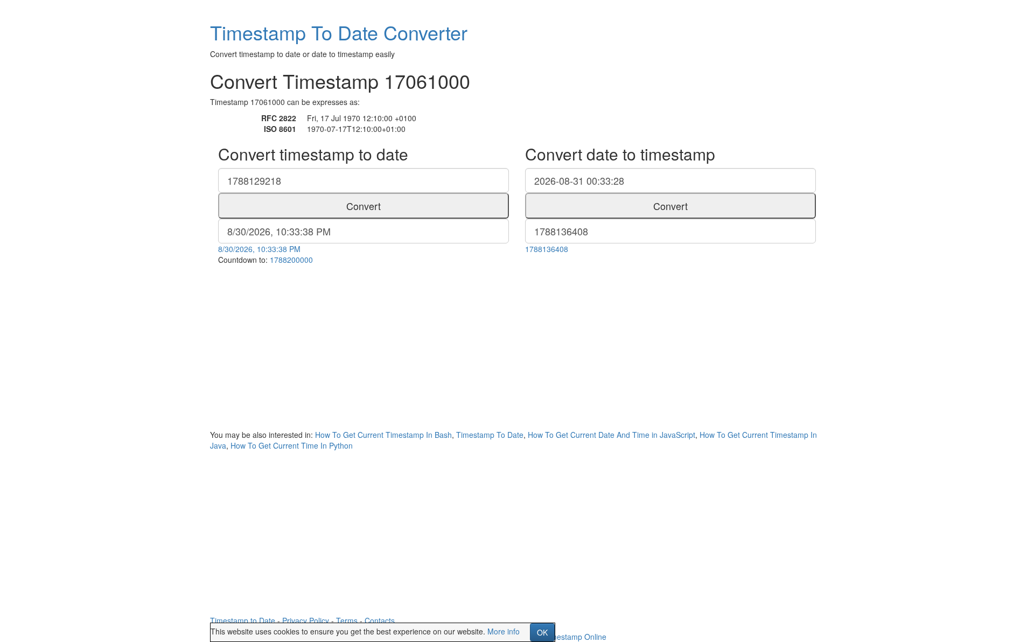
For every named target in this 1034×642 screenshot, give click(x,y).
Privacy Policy (305, 620)
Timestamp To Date (489, 434)
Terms (347, 620)
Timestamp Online (575, 636)
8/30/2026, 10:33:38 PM (259, 248)
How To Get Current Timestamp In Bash (383, 434)
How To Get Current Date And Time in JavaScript (611, 434)
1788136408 (546, 248)
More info (503, 631)
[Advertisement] (517, 345)
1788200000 (291, 259)
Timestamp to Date (242, 620)
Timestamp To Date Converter (338, 32)
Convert (363, 206)
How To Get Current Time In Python (291, 445)
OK (542, 632)
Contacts (380, 620)
